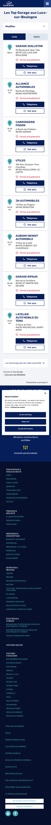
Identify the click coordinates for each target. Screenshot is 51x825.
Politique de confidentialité (19, 780)
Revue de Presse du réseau (18, 760)
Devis (7, 733)
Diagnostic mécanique (15, 539)
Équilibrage (11, 479)
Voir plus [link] (31, 72)
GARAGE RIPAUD (27, 276)
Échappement (12, 558)
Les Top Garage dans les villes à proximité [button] (23, 363)
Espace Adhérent (24, 807)
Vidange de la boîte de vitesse (19, 609)
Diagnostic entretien (15, 602)
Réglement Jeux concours (18, 787)
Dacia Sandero (12, 701)
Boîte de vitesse (13, 554)
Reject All (25, 422)
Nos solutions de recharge (18, 636)
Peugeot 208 (11, 682)
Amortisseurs (12, 494)
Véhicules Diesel (13, 708)
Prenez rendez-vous (15, 740)
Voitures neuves (14, 645)
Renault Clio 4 (12, 674)
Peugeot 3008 (12, 686)
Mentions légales (13, 774)
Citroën (9, 689)
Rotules (9, 502)
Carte (37, 36)
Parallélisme (12, 483)
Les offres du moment (15, 747)
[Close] (45, 393)
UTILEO (20, 160)
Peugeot (9, 678)
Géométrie (10, 486)
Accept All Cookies (25, 429)
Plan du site (11, 767)
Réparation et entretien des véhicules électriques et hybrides (23, 625)
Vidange (9, 573)
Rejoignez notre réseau (24, 801)
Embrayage (11, 551)
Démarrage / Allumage (16, 547)
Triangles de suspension (16, 498)
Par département (13, 663)
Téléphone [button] (32, 66)
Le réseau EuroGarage (16, 794)
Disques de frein (13, 520)
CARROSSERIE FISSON (25, 123)
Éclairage (10, 594)
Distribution (11, 543)
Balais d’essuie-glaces (16, 605)
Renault (9, 670)
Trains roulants (13, 490)
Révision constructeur (16, 581)
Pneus (8, 475)
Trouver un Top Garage (13, 372)
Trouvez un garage (14, 726)
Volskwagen (11, 705)
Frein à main (11, 524)
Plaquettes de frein (15, 517)
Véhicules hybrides (14, 716)
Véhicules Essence (14, 712)
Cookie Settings (25, 415)
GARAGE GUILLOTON (29, 46)
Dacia (8, 697)
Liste (14, 36)
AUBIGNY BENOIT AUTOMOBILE (27, 237)
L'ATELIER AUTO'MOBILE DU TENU (27, 317)
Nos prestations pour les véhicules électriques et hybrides (21, 631)
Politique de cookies (18, 407)
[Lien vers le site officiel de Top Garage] (8, 3)
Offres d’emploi (12, 753)
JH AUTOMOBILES (27, 200)
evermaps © (42, 382)
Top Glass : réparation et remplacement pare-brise (23, 589)
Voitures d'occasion (11, 654)
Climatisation (12, 598)
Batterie (9, 585)
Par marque (11, 667)
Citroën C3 (10, 693)
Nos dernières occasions (16, 659)
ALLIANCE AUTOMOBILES (25, 85)
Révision (9, 577)
